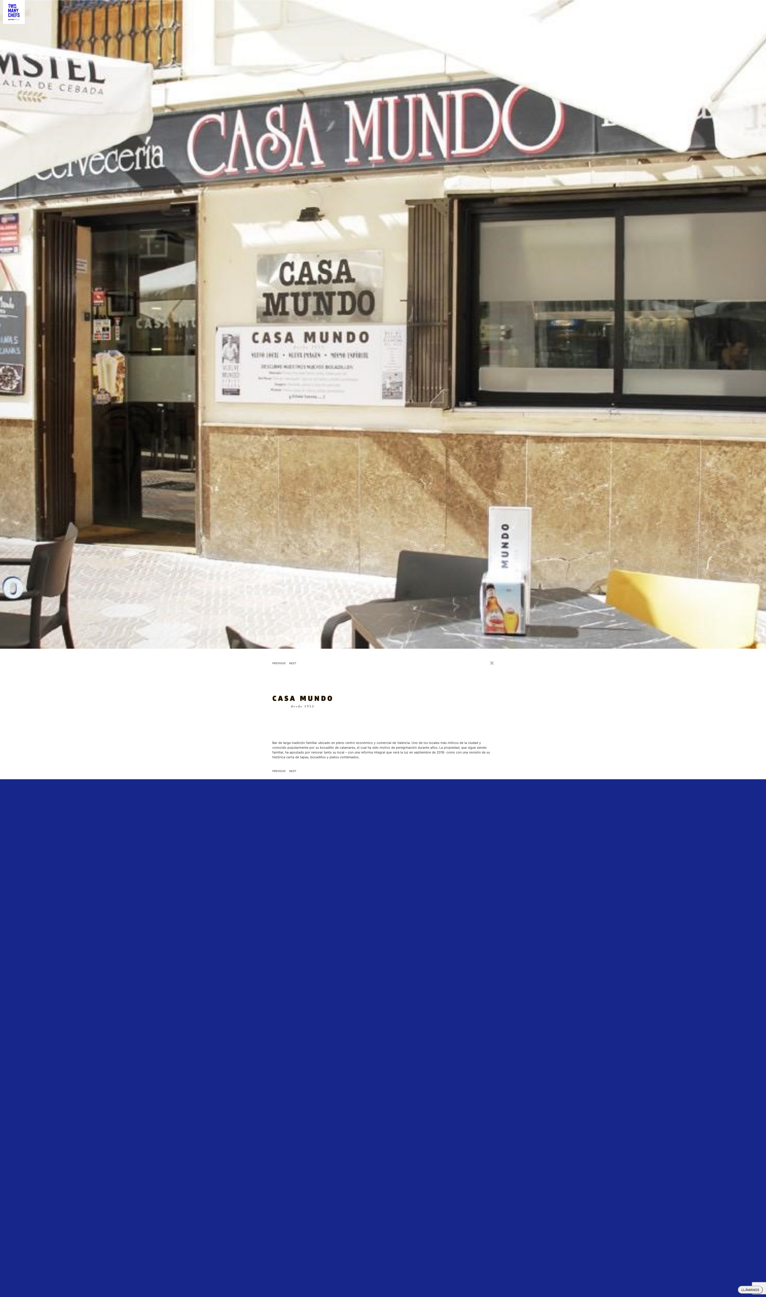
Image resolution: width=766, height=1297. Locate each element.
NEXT (292, 663)
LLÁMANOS (750, 1290)
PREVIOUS (279, 663)
